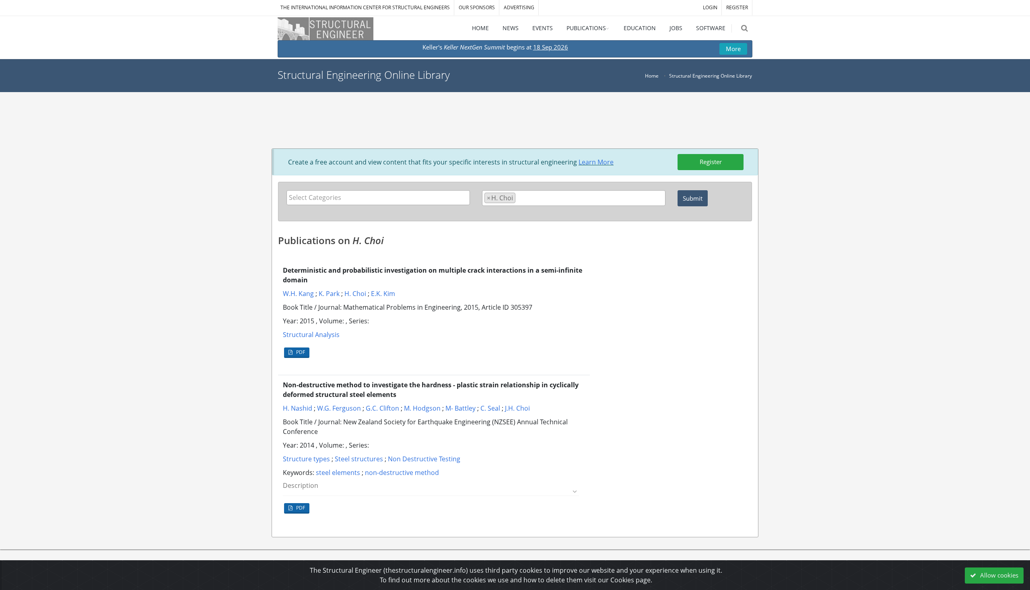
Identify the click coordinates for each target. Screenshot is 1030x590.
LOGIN (710, 7)
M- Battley (460, 408)
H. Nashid (297, 408)
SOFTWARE (710, 28)
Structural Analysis (311, 334)
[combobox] (378, 197)
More (733, 49)
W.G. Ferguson (339, 408)
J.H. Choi (517, 408)
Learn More (596, 162)
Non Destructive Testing (424, 458)
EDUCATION (640, 28)
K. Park (329, 293)
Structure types (306, 458)
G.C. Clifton (382, 408)
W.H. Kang (298, 293)
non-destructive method (402, 472)
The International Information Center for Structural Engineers (365, 7)
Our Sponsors (477, 7)
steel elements (338, 472)
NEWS (511, 28)
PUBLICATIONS (586, 28)
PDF (300, 352)
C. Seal (490, 408)
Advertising (519, 7)
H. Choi (355, 293)
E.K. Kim (383, 293)
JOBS (676, 28)
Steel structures (359, 458)
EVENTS (542, 28)
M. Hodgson (422, 408)
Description (300, 485)
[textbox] (380, 197)
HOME (480, 28)
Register (711, 162)
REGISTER (737, 7)
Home (652, 75)
